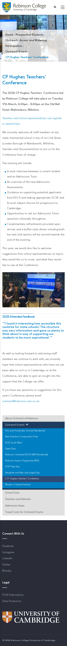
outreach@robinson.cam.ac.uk (20, 401)
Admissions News (14, 505)
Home (9, 34)
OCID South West (13, 443)
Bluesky (6, 570)
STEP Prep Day (12, 467)
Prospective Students (29, 34)
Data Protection (11, 601)
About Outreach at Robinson (21, 418)
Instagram (8, 552)
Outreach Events (16, 51)
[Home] (24, 7)
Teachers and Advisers (18, 499)
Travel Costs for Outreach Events (24, 512)
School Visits (12, 492)
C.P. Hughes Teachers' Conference (22, 479)
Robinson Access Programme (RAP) (22, 461)
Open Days (10, 449)
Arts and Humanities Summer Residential (25, 431)
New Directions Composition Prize (21, 437)
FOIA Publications (13, 595)
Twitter (6, 564)
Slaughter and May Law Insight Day (22, 473)
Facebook (8, 546)
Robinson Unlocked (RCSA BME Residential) (26, 455)
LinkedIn (7, 558)
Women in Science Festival (17, 485)
